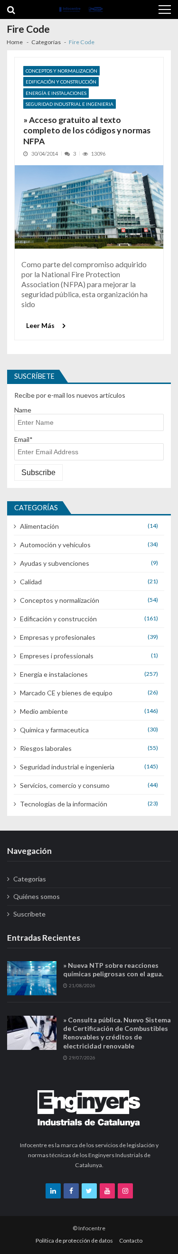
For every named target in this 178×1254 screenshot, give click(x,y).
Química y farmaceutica (54, 730)
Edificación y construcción (61, 81)
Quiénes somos (36, 896)
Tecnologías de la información (63, 804)
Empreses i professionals (57, 656)
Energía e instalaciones (56, 93)
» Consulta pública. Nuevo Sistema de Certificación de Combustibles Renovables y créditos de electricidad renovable (117, 1033)
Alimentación (39, 526)
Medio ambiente (44, 711)
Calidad (31, 582)
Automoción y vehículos (55, 545)
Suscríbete (29, 914)
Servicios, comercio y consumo (65, 785)
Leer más (40, 325)
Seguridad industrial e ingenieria (69, 104)
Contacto (130, 1240)
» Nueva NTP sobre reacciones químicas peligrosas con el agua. (113, 969)
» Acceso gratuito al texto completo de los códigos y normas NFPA (86, 131)
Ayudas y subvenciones (54, 563)
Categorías (29, 879)
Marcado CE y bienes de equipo (66, 693)
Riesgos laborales (46, 748)
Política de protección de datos (74, 1240)
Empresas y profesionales (57, 637)
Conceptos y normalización (61, 71)
